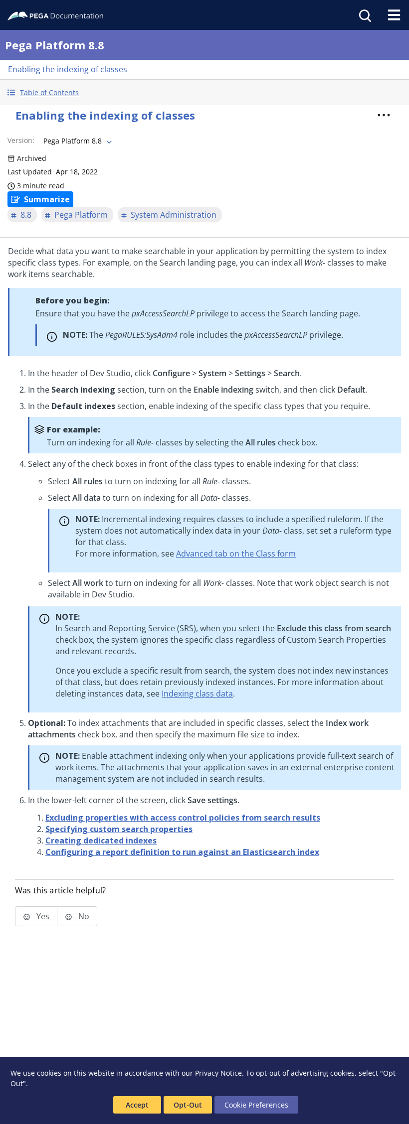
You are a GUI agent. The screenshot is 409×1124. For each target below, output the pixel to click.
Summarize (47, 199)
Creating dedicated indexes (101, 840)
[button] (204, 92)
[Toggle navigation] (394, 14)
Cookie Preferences (256, 1105)
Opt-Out (188, 1105)
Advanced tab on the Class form (236, 553)
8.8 (25, 214)
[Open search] (364, 14)
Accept (137, 1105)
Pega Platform (81, 214)
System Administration (173, 214)
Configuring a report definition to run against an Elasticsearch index (182, 851)
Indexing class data (197, 693)
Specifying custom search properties (119, 829)
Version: (20, 140)
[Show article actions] (384, 115)
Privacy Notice (218, 1073)
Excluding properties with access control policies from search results (182, 817)
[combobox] (76, 141)
